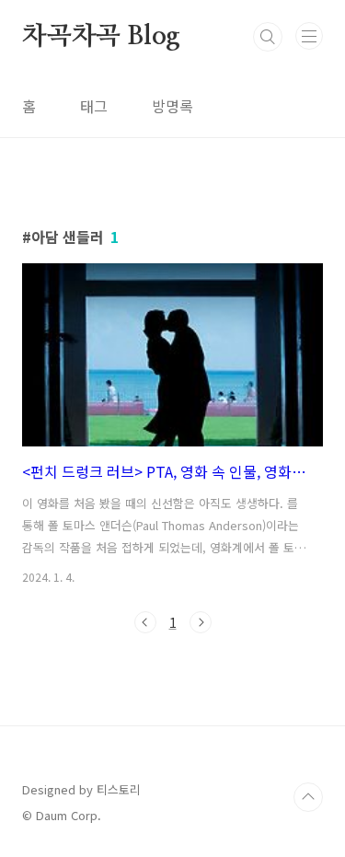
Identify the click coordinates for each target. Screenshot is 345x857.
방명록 (172, 106)
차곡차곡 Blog (101, 37)
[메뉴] (309, 36)
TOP (308, 797)
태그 (94, 106)
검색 (268, 37)
